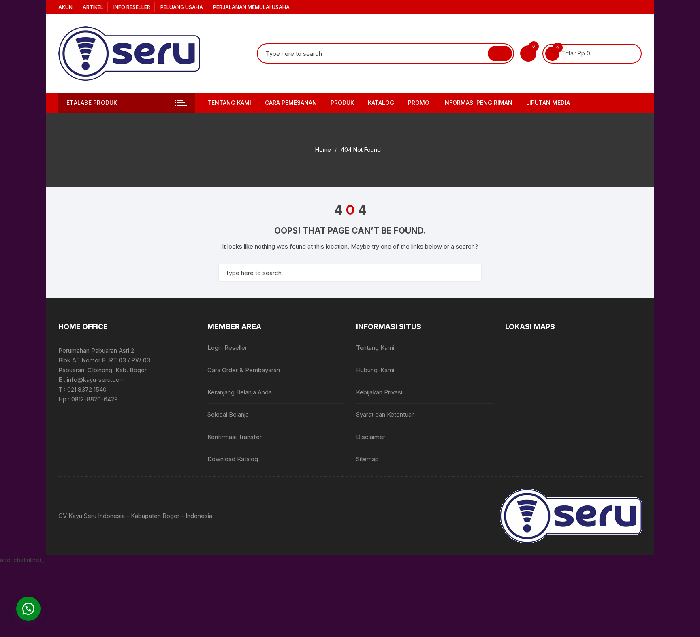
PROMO (418, 102)
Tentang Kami (229, 102)
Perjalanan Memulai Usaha (251, 7)
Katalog (381, 102)
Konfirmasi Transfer (234, 437)
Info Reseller (131, 7)
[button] (28, 609)
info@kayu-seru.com (96, 379)
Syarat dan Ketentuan (385, 414)
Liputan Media (548, 102)
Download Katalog (232, 459)
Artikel (93, 7)
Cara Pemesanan (291, 102)
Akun (65, 7)
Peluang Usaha (181, 7)
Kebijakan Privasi (379, 392)
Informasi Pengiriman (477, 102)
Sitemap (367, 459)
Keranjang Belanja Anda (239, 392)
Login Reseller (227, 348)
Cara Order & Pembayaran (243, 370)
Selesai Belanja (228, 414)
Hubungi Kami (375, 370)
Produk (342, 102)
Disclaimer (370, 437)
